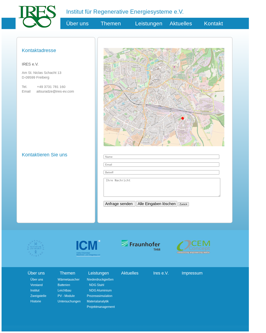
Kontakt (213, 23)
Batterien (64, 285)
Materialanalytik (98, 301)
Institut (34, 290)
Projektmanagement (101, 306)
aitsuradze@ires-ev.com (55, 91)
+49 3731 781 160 (51, 87)
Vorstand (36, 285)
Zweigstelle (38, 296)
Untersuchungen (69, 301)
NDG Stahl (95, 285)
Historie (35, 301)
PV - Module (66, 296)
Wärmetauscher (68, 279)
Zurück (183, 204)
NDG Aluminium (99, 290)
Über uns (36, 279)
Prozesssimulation (99, 296)
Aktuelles (181, 23)
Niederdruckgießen (100, 279)
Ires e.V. (161, 273)
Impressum (192, 273)
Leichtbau (64, 290)
